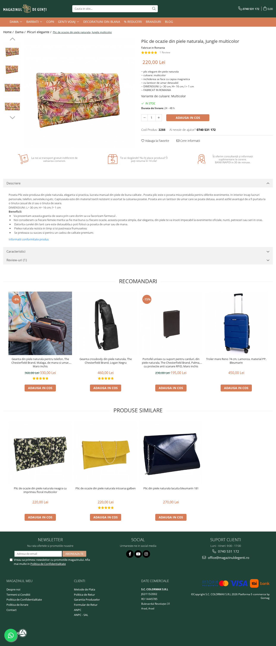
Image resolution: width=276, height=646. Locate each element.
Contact (11, 610)
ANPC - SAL (81, 615)
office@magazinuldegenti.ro (228, 557)
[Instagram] (146, 554)
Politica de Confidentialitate (48, 564)
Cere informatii (189, 141)
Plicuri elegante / (39, 32)
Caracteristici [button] (15, 251)
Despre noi (13, 589)
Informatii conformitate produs (29, 239)
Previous (12, 39)
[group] (79, 92)
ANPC (77, 610)
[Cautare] (154, 8)
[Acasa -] (24, 9)
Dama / (20, 32)
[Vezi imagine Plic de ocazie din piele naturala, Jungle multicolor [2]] (12, 87)
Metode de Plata (84, 589)
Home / (8, 32)
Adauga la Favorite (156, 141)
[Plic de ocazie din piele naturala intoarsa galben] (105, 452)
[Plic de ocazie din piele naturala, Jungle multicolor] (79, 92)
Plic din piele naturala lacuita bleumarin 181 (171, 488)
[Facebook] (130, 554)
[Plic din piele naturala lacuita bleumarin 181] (171, 452)
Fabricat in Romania (153, 47)
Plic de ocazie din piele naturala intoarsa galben (105, 488)
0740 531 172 (228, 551)
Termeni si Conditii (18, 595)
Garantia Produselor (87, 599)
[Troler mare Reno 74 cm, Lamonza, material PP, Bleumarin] (236, 323)
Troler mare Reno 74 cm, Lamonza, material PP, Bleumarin (236, 361)
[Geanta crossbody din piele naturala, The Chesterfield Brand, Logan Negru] (105, 323)
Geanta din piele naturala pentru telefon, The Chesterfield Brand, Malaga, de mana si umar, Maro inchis (40, 362)
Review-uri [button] (16, 260)
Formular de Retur (85, 605)
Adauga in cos (188, 118)
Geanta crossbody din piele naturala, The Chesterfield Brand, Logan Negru (106, 361)
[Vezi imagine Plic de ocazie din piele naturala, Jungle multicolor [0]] (12, 51)
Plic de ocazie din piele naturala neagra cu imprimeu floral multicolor (40, 490)
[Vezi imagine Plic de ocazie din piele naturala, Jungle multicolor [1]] (12, 69)
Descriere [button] (13, 183)
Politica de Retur (84, 595)
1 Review (165, 52)
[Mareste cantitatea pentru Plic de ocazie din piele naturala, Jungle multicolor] (158, 117)
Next (12, 117)
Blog (169, 22)
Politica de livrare (17, 605)
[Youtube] (138, 554)
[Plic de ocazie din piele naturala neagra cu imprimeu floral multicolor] (40, 452)
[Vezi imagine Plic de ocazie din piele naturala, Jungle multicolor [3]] (12, 106)
